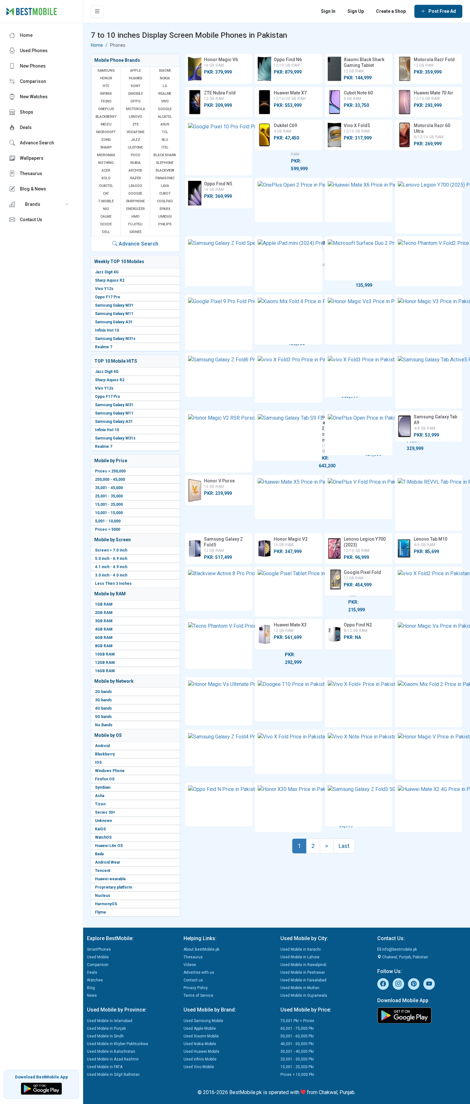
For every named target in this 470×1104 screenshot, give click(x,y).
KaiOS (100, 829)
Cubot (165, 193)
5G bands (103, 716)
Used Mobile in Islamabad (109, 1021)
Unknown (103, 820)
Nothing (106, 163)
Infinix (106, 94)
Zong (106, 140)
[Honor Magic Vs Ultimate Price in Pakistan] (219, 701)
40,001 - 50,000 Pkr (297, 1044)
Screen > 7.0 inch (111, 550)
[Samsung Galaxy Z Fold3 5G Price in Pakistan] (358, 804)
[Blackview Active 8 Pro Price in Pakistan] (219, 589)
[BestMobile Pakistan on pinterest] (413, 984)
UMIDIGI (165, 216)
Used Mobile (98, 957)
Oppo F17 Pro (107, 297)
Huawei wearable (110, 879)
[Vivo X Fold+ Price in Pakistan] (358, 702)
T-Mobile (106, 201)
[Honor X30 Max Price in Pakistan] (288, 807)
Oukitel (106, 186)
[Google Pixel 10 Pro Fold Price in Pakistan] (219, 147)
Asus (165, 124)
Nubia (135, 163)
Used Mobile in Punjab (106, 1028)
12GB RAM (105, 662)
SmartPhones (99, 949)
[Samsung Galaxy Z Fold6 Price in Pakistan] (219, 375)
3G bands (103, 700)
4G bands (103, 708)
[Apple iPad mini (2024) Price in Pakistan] (288, 264)
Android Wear (107, 862)
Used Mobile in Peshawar (302, 972)
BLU (165, 140)
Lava (165, 186)
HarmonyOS (106, 904)
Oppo (135, 101)
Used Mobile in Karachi (300, 949)
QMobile (135, 94)
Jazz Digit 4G (107, 272)
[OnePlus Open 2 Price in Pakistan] (288, 200)
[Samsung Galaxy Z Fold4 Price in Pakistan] (219, 748)
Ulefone (135, 147)
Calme (106, 216)
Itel (164, 147)
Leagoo (135, 186)
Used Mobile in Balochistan (111, 1051)
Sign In (328, 11)
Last (344, 845)
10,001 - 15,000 (109, 513)
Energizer (135, 209)
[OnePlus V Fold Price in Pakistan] (358, 497)
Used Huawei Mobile (201, 1051)
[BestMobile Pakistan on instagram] (398, 984)
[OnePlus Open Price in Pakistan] (358, 433)
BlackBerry (106, 117)
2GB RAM (104, 612)
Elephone (165, 163)
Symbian (102, 787)
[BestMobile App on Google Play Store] (41, 1088)
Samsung (106, 70)
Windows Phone (110, 771)
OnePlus (106, 109)
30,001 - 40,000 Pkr (297, 1051)
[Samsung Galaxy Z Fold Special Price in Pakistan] (219, 261)
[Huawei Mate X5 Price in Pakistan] (288, 497)
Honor (106, 78)
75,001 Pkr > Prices (297, 1021)
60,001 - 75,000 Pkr (297, 1028)
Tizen (100, 804)
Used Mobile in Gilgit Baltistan (113, 1074)
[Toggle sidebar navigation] (97, 11)
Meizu (106, 124)
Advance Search (137, 244)
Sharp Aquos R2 (109, 280)
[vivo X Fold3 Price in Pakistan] (358, 375)
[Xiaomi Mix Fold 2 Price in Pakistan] (428, 702)
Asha (99, 796)
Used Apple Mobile (200, 1028)
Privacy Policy (196, 988)
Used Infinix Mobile (200, 1059)
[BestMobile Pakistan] (31, 11)
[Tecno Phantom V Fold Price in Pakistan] (219, 644)
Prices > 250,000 (110, 471)
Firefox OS (104, 779)
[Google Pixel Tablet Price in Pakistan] (288, 591)
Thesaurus (193, 957)
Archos (135, 170)
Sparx (165, 209)
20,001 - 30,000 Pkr (297, 1059)
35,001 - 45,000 (109, 488)
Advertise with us (199, 972)
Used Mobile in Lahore (299, 957)
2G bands (103, 691)
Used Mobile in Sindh (105, 1036)
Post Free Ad (442, 11)
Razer (135, 178)
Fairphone (135, 201)
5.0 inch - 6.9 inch (111, 558)
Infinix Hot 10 (107, 330)
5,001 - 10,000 (108, 521)
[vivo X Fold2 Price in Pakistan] (428, 589)
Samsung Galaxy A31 (114, 322)
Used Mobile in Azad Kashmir (113, 1059)
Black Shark (164, 155)
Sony (135, 86)
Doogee (135, 193)
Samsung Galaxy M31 (114, 305)
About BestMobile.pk (201, 949)
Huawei (135, 78)
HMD (135, 216)
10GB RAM (105, 654)
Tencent (102, 870)
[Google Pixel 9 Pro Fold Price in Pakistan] (219, 322)
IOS (98, 762)
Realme (164, 94)
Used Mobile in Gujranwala (303, 995)
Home (97, 45)
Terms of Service (198, 995)
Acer (106, 170)
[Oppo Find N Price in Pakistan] (219, 804)
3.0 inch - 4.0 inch (111, 575)
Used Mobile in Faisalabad (303, 980)
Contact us (193, 980)
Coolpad (165, 201)
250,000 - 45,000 (110, 479)
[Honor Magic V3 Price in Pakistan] (428, 319)
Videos (190, 965)
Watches (95, 980)
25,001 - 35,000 (109, 496)
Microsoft (106, 132)
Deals (92, 972)
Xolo (105, 178)
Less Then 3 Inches (113, 583)
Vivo (165, 101)
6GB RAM (104, 637)
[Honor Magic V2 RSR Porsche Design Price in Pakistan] (219, 441)
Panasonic (165, 178)
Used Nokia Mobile (200, 1044)
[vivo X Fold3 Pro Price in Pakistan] (288, 378)
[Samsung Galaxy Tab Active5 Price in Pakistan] (428, 380)
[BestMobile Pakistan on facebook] (383, 984)
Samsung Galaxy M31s (115, 338)
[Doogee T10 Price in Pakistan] (288, 699)
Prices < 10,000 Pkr (297, 1074)
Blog (91, 988)
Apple (135, 70)
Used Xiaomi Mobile (201, 1036)
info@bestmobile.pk (399, 949)
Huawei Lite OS (109, 845)
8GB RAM (104, 646)
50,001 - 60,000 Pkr (297, 1036)
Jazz (135, 140)
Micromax (106, 155)
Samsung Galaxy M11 (114, 313)
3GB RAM (104, 621)
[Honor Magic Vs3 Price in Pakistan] (358, 319)
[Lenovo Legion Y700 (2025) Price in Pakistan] (428, 206)
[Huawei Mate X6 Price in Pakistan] (358, 200)
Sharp (106, 147)
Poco (135, 155)
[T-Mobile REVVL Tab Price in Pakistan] (428, 503)
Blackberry (105, 754)
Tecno (106, 101)
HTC (106, 86)
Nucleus (102, 895)
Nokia (165, 78)
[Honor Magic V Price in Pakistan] (428, 755)
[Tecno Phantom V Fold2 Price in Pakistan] (428, 261)
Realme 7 (103, 347)
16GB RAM (105, 671)
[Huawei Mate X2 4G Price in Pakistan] (428, 807)
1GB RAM (104, 604)
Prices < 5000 (107, 529)
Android (102, 746)
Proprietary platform (113, 887)
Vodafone (136, 132)
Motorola (135, 109)
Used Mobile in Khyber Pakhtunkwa (117, 1044)
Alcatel (165, 117)
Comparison (97, 965)
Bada (99, 854)
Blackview (165, 170)
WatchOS (103, 837)
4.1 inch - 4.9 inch (111, 567)
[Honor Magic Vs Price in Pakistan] (428, 647)
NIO (106, 209)
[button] (41, 204)
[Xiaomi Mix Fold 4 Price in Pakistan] (288, 319)
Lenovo (135, 117)
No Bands (104, 725)
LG (165, 86)
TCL (165, 132)
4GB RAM (104, 629)
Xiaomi (165, 70)
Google (165, 109)
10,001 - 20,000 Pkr (297, 1067)
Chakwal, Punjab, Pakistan (404, 957)
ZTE (135, 124)
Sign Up (356, 11)
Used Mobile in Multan (299, 988)
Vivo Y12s (104, 288)
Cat (106, 193)
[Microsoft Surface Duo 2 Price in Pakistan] (358, 258)
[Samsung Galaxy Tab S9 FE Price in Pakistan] (288, 436)
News (92, 995)
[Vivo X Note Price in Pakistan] (358, 752)
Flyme (100, 912)
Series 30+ (105, 812)
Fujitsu (135, 224)
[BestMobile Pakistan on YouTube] (429, 984)
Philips (165, 224)
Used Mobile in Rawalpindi (303, 965)
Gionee (135, 232)
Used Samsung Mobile (203, 1021)
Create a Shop (391, 11)
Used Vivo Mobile (199, 1067)
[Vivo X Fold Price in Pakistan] (288, 752)
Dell (106, 232)
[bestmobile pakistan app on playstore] (421, 1015)
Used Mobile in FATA (104, 1067)
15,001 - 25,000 (109, 504)
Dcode (106, 224)
